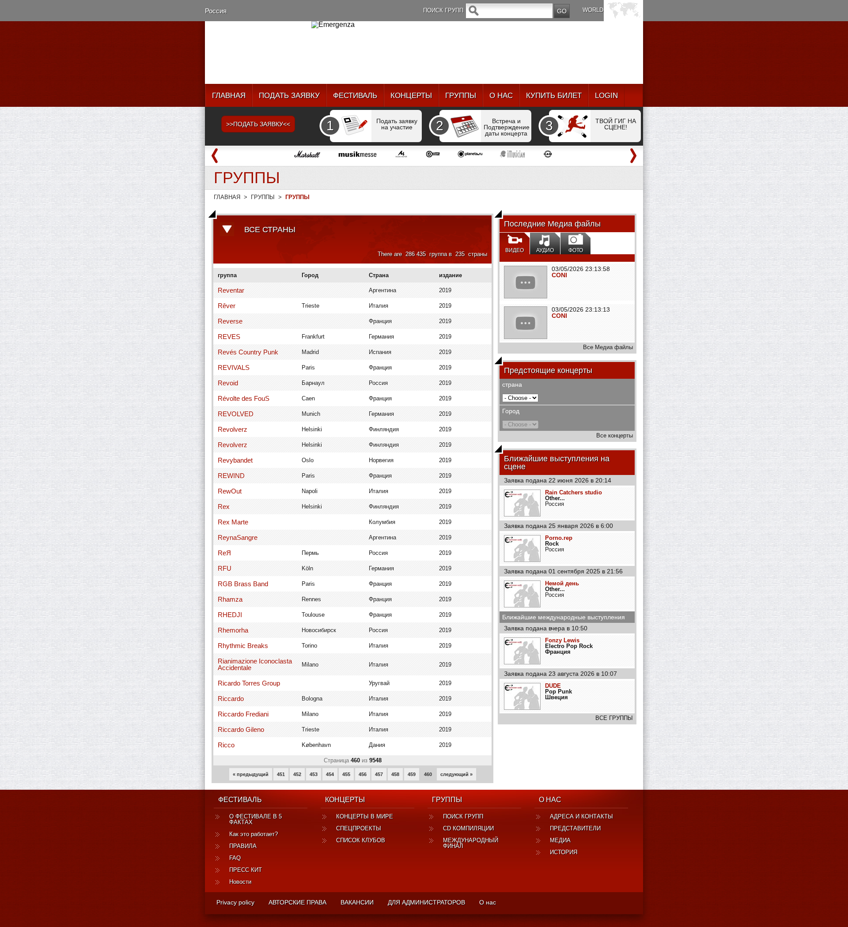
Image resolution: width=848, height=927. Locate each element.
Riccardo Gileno (241, 729)
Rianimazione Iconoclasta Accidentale (255, 664)
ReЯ (224, 553)
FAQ (235, 858)
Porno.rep (558, 538)
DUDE (553, 685)
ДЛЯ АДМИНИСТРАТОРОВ (426, 902)
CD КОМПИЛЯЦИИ (468, 828)
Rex (224, 506)
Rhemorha (233, 630)
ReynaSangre (237, 537)
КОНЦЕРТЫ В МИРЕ (364, 816)
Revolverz (232, 429)
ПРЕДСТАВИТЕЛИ (575, 828)
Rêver (226, 305)
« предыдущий (251, 774)
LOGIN (606, 95)
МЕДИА (560, 840)
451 (281, 774)
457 (379, 774)
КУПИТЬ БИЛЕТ (554, 95)
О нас (487, 902)
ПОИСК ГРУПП (463, 816)
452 (297, 774)
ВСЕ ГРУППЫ (614, 718)
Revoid (228, 383)
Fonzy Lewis (562, 640)
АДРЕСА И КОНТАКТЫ (581, 816)
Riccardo (231, 698)
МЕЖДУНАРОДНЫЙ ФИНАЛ (470, 843)
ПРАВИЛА (243, 846)
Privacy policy (235, 902)
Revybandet (235, 460)
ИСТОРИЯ (563, 852)
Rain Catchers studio (573, 492)
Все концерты (614, 435)
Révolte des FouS (243, 398)
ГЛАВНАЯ (229, 95)
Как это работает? (253, 834)
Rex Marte (233, 522)
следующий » (456, 774)
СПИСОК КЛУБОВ (360, 840)
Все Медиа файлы (608, 347)
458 (395, 774)
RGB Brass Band (243, 584)
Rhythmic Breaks (243, 645)
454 (330, 774)
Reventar (231, 290)
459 (412, 774)
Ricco (226, 745)
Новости (240, 881)
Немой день (562, 583)
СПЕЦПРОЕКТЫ (358, 828)
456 (363, 774)
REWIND (231, 475)
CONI (559, 275)
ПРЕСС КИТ (245, 870)
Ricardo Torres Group (249, 683)
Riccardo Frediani (243, 714)
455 (346, 774)
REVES (229, 336)
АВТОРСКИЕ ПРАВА (297, 902)
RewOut (230, 491)
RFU (224, 568)
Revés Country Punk (248, 352)
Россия (216, 11)
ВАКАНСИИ (357, 902)
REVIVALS (234, 367)
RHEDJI (230, 614)
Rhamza (230, 599)
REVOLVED (236, 414)
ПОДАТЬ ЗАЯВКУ (289, 95)
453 (314, 774)
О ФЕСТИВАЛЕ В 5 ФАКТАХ (255, 819)
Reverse (230, 321)
